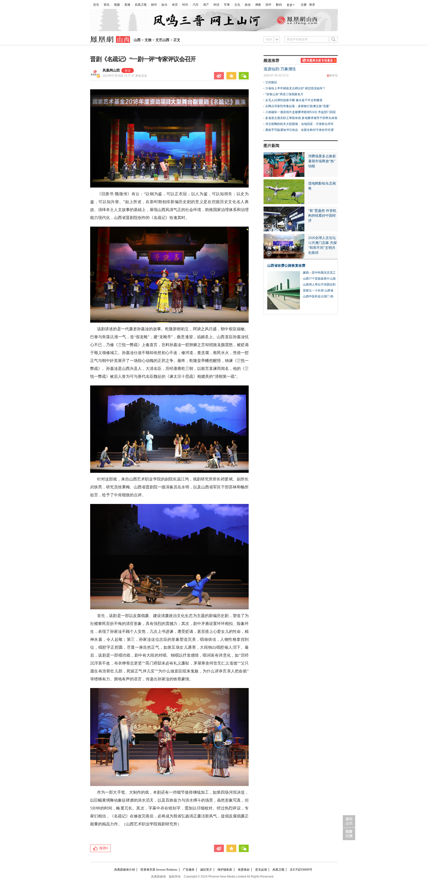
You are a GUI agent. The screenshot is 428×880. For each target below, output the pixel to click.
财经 (154, 4)
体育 (175, 4)
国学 (268, 4)
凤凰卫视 (141, 4)
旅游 (248, 4)
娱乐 (164, 4)
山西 (137, 40)
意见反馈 (261, 869)
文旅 (148, 40)
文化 (237, 4)
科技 (216, 4)
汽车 (196, 4)
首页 (96, 4)
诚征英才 (206, 869)
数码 (279, 4)
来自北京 (125, 75)
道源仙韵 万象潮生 (280, 69)
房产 (206, 4)
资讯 (106, 4)
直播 (127, 4)
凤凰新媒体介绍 (124, 869)
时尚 (185, 4)
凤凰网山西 (111, 70)
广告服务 (189, 869)
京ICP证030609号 (301, 869)
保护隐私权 (224, 869)
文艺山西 (162, 40)
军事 (227, 4)
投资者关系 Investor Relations (158, 869)
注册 (304, 4)
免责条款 (244, 869)
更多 (290, 5)
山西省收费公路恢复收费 (286, 265)
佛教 (258, 4)
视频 (117, 4)
